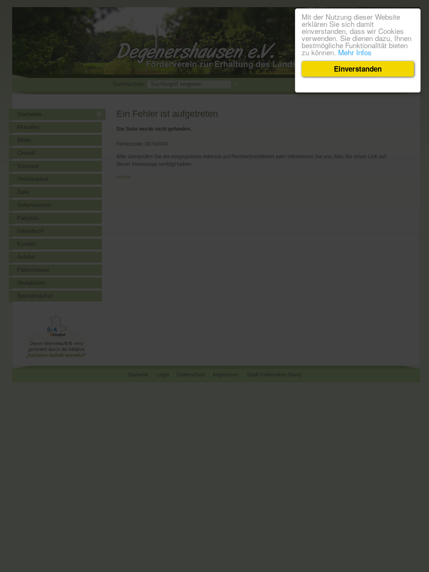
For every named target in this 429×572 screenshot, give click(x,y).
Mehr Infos (355, 52)
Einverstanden (358, 69)
